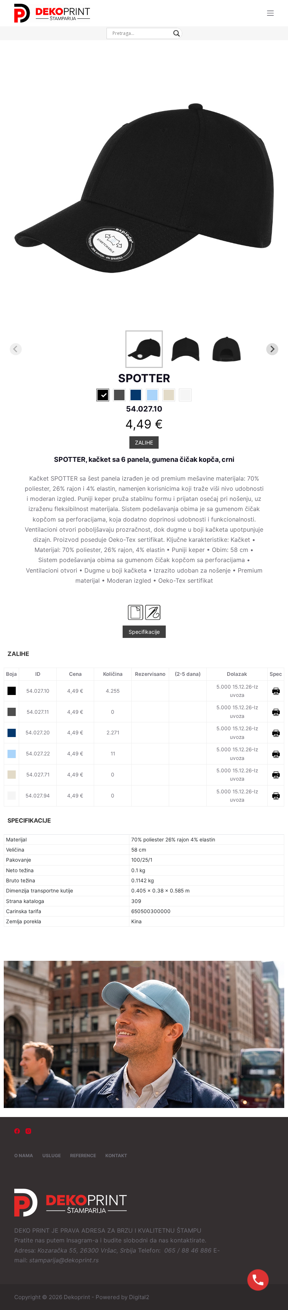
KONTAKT (116, 1155)
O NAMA (23, 1155)
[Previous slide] (16, 349)
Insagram (79, 1240)
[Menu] (270, 13)
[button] (144, 349)
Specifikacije (144, 632)
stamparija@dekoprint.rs (64, 1260)
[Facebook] (17, 1131)
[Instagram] (28, 1131)
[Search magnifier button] (176, 33)
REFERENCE (83, 1155)
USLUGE (51, 1155)
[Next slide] (272, 349)
